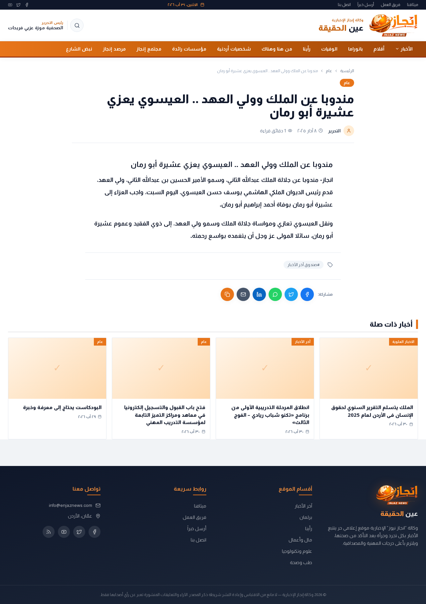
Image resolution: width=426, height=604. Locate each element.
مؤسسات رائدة (189, 48)
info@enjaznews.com (70, 505)
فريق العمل (390, 4)
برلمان (306, 517)
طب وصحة (301, 562)
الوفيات (329, 48)
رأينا (307, 48)
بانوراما (355, 48)
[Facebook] (27, 5)
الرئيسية (347, 71)
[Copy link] (227, 294)
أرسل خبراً (365, 4)
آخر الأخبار (303, 506)
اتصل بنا (344, 4)
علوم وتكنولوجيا (297, 551)
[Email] (243, 294)
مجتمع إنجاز (148, 48)
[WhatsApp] (275, 294)
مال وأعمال (300, 539)
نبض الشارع (79, 48)
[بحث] (77, 25)
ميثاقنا (412, 4)
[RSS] (49, 532)
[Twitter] (18, 5)
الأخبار (407, 48)
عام (329, 71)
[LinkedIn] (259, 294)
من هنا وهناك (277, 48)
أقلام (378, 48)
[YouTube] (10, 5)
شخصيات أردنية (234, 48)
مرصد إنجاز (114, 48)
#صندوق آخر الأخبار (304, 264)
